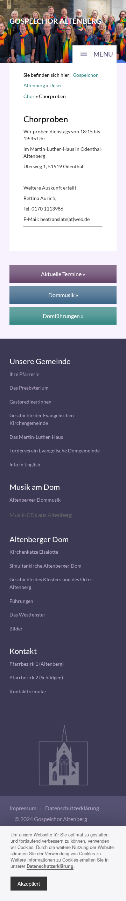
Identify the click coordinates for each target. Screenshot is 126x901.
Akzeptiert (29, 883)
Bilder (16, 629)
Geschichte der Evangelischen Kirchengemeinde (41, 419)
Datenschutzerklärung (72, 808)
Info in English (24, 464)
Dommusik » (63, 294)
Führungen (21, 601)
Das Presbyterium (29, 388)
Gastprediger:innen (30, 402)
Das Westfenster (27, 615)
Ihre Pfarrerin (24, 374)
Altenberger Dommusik (35, 500)
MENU (103, 54)
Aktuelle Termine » (63, 274)
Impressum (22, 808)
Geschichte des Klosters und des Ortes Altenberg (50, 583)
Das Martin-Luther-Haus (36, 437)
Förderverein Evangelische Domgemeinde (54, 450)
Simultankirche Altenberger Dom (45, 566)
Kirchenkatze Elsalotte (33, 552)
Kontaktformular (28, 691)
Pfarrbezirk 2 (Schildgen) (36, 677)
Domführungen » (63, 315)
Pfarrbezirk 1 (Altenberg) (36, 664)
